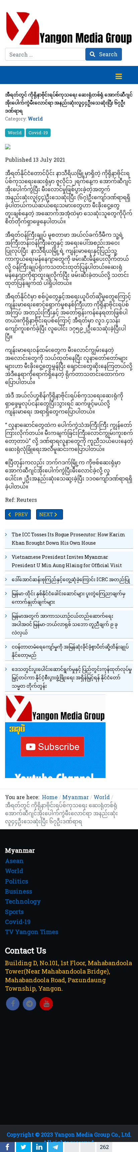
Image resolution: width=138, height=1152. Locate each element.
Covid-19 (38, 133)
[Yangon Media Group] (69, 28)
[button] (118, 75)
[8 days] (55, 735)
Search (108, 54)
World (35, 119)
